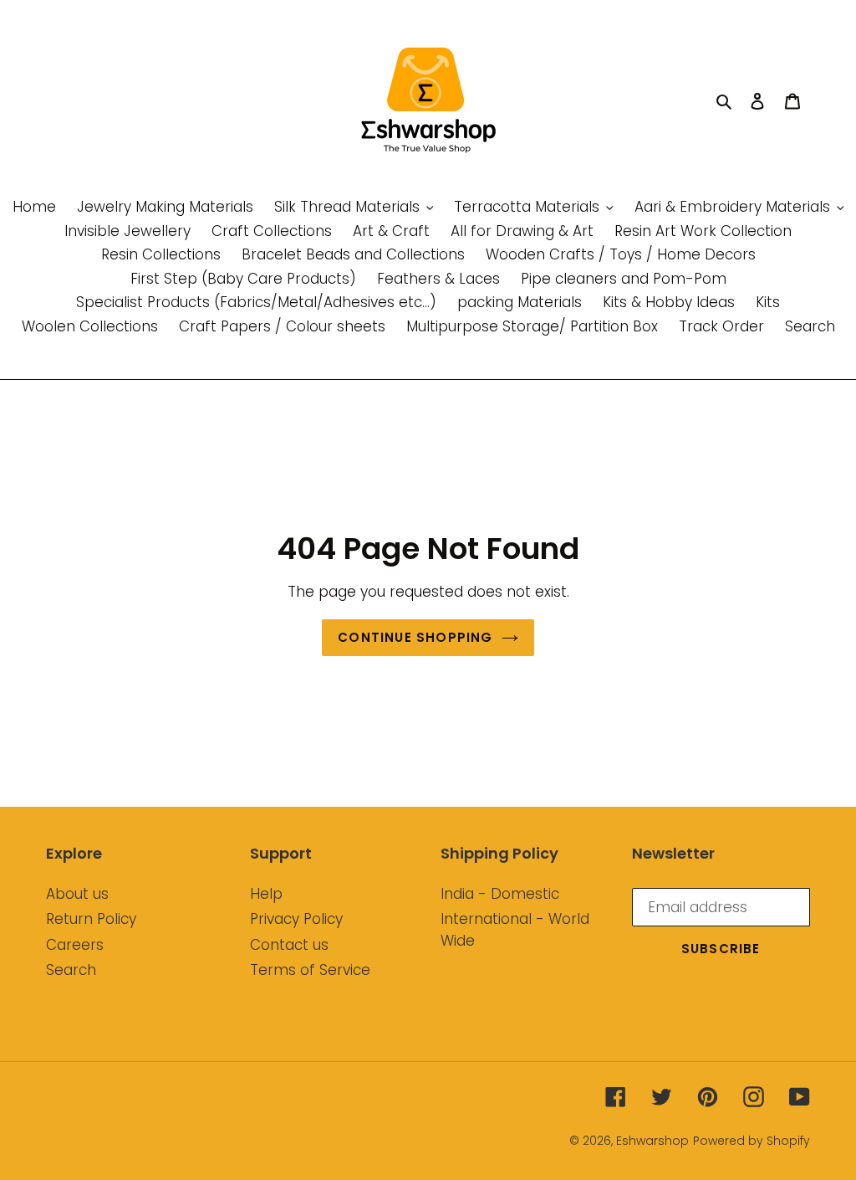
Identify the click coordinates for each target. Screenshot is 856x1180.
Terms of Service (310, 970)
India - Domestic (500, 894)
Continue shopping (415, 637)
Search (71, 970)
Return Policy (91, 919)
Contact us (289, 945)
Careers (75, 945)
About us (77, 894)
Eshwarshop (652, 1140)
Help (266, 894)
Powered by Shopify (751, 1140)
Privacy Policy (296, 919)
